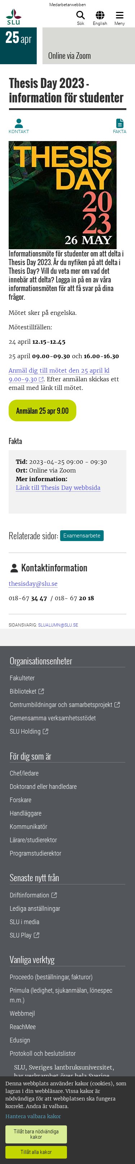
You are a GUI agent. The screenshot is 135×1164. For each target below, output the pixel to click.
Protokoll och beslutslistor (43, 1053)
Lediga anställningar (35, 908)
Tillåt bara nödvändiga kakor (36, 1134)
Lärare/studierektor (33, 840)
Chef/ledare (24, 773)
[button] (42, 410)
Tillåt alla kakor (36, 1152)
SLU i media (24, 922)
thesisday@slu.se (33, 583)
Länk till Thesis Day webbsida (58, 487)
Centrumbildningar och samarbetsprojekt (61, 704)
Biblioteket (23, 691)
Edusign (20, 1040)
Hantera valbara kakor (33, 1116)
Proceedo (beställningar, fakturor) (51, 977)
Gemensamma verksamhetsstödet (53, 718)
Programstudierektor (35, 853)
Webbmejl (22, 1013)
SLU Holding (25, 731)
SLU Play (21, 935)
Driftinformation (29, 895)
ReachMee (23, 1027)
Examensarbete (81, 535)
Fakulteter (22, 678)
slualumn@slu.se (58, 625)
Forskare (20, 800)
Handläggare (25, 813)
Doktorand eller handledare (43, 786)
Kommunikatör (28, 826)
